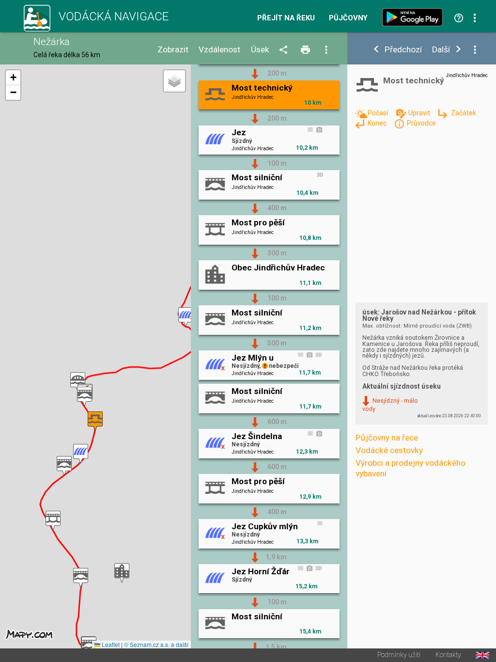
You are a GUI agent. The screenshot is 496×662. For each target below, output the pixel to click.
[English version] (482, 655)
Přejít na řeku (286, 18)
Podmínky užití (398, 655)
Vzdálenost (219, 50)
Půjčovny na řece (387, 437)
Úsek (260, 50)
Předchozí (403, 50)
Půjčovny (348, 18)
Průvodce (421, 123)
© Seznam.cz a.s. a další (156, 644)
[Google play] (414, 17)
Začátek (463, 113)
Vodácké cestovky (389, 450)
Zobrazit (172, 50)
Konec (378, 123)
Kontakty (448, 655)
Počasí (378, 113)
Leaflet (110, 644)
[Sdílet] (285, 50)
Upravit (420, 113)
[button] (185, 317)
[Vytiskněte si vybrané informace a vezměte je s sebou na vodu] (306, 50)
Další (441, 50)
